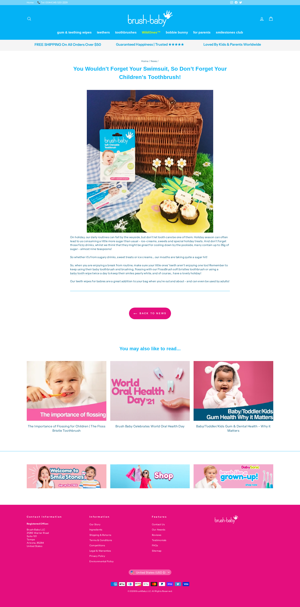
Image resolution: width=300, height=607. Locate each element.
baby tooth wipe (81, 273)
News (154, 61)
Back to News (152, 313)
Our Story (95, 524)
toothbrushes (126, 32)
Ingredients (95, 529)
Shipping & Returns (100, 535)
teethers (103, 32)
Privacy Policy (97, 556)
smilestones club (229, 32)
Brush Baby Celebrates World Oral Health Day (149, 426)
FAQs (155, 545)
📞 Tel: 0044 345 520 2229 (52, 2)
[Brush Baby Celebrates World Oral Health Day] (150, 391)
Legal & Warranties (100, 550)
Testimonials (159, 540)
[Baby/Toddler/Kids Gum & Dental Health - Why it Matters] (233, 391)
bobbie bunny (177, 32)
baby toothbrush (104, 269)
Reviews (156, 535)
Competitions (97, 545)
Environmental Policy (101, 561)
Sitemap (156, 550)
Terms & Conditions (100, 540)
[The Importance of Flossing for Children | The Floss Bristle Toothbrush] (66, 391)
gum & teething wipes (74, 32)
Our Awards (158, 529)
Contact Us (158, 524)
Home (30, 2)
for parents (202, 32)
